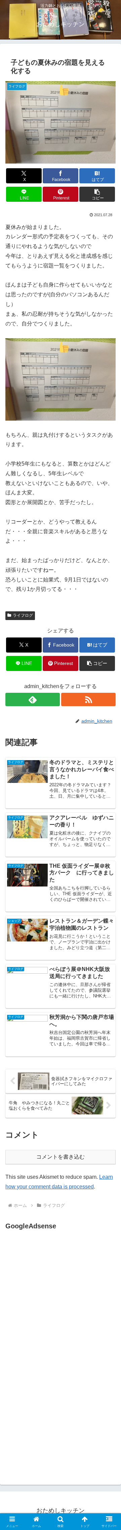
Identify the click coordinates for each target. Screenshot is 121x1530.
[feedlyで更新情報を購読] (32, 699)
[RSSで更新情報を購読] (88, 699)
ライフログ (23, 615)
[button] (97, 194)
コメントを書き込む (60, 1157)
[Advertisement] (61, 1298)
